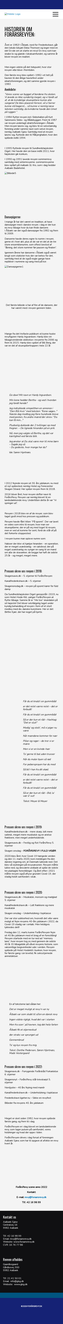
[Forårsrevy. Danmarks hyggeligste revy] (12, 14)
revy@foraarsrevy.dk (35, 1197)
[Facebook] (28, 14)
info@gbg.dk (17, 1281)
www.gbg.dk (21, 1284)
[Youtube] (33, 14)
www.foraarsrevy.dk (24, 1241)
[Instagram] (38, 14)
